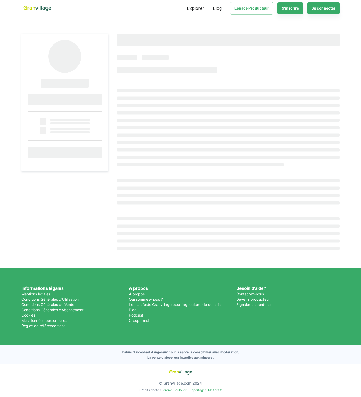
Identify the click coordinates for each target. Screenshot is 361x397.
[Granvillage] (37, 8)
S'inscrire (290, 8)
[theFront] (180, 372)
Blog (217, 8)
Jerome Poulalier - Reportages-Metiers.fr (191, 390)
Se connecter (323, 8)
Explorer (195, 8)
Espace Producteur (251, 8)
